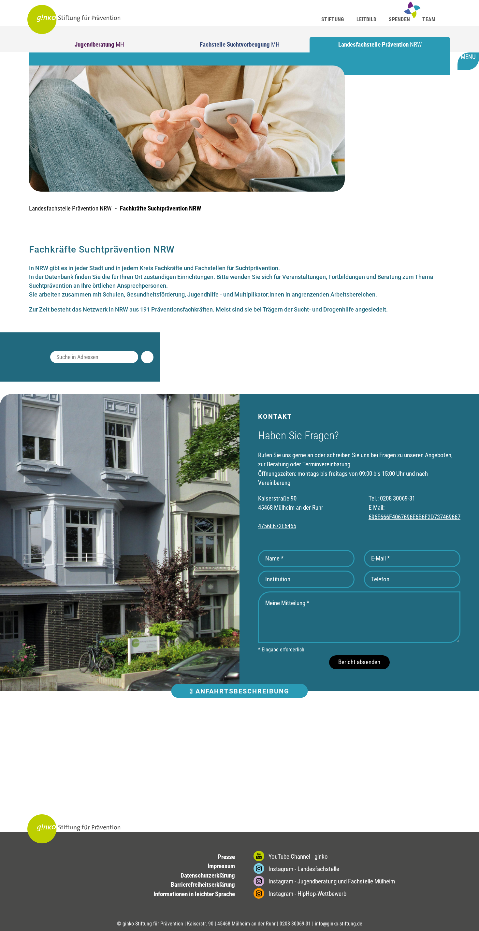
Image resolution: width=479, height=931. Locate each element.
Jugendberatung (99, 44)
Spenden (399, 19)
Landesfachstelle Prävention (380, 44)
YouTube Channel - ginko (297, 856)
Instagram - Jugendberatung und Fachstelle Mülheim (331, 881)
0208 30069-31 (397, 498)
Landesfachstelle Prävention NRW (70, 208)
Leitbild (366, 19)
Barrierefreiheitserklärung (203, 884)
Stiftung (332, 19)
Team (428, 19)
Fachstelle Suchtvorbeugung (240, 44)
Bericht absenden (359, 662)
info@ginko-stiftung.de (338, 924)
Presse (226, 857)
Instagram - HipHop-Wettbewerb (306, 893)
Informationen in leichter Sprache (194, 894)
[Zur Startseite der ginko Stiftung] (74, 19)
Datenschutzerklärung (208, 875)
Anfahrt (241, 691)
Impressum (221, 866)
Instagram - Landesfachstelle (303, 869)
